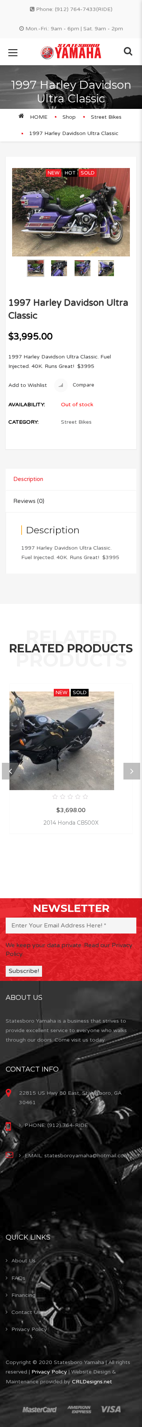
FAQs (18, 1278)
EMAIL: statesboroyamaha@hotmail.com (77, 1155)
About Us (23, 1260)
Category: (23, 422)
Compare (83, 385)
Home (38, 117)
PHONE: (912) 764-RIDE (56, 1125)
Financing (23, 1295)
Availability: (26, 404)
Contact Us (26, 1312)
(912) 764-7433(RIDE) (83, 9)
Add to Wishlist (27, 385)
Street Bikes (106, 117)
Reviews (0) (28, 501)
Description (28, 479)
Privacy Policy (29, 1329)
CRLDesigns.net (92, 1381)
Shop (69, 117)
